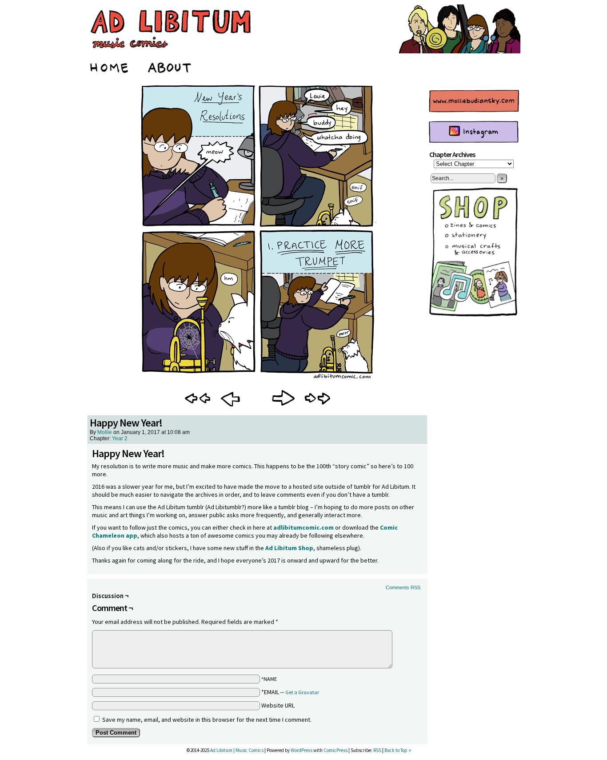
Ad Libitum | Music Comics (237, 750)
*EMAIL (290, 692)
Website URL (278, 705)
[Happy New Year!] (257, 380)
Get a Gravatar (302, 692)
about (170, 66)
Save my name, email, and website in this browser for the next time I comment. (206, 720)
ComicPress (335, 750)
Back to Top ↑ (397, 750)
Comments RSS (403, 587)
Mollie (104, 432)
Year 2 (120, 438)
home (110, 66)
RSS (377, 750)
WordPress (301, 750)
